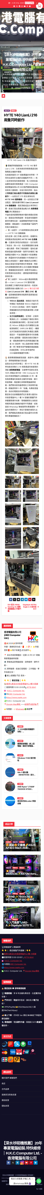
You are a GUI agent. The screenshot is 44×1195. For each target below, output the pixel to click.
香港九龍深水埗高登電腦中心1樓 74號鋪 (20, 954)
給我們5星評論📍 (32, 704)
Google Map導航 (32, 971)
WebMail (39, 1184)
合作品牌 (5, 1089)
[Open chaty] (38, 1181)
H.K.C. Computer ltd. (13, 961)
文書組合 (22, 842)
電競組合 (13, 110)
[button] (13, 482)
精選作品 (15, 868)
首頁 (7, 1184)
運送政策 (5, 1100)
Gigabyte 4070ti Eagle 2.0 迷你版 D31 (29, 607)
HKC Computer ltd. (18, 964)
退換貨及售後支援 (9, 1094)
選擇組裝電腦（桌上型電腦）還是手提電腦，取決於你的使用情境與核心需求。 (26, 747)
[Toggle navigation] (23, 96)
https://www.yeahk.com (14, 967)
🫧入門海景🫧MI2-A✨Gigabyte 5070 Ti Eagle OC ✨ (19, 925)
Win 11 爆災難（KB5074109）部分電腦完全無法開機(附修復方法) (26, 776)
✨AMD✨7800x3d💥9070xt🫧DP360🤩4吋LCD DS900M (20, 899)
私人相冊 (39, 1189)
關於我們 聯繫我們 (9, 1078)
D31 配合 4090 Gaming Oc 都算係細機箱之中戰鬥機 (14, 608)
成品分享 (7, 110)
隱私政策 (5, 1106)
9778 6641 (29, 957)
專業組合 (8, 842)
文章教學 (20, 726)
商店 (3, 1083)
